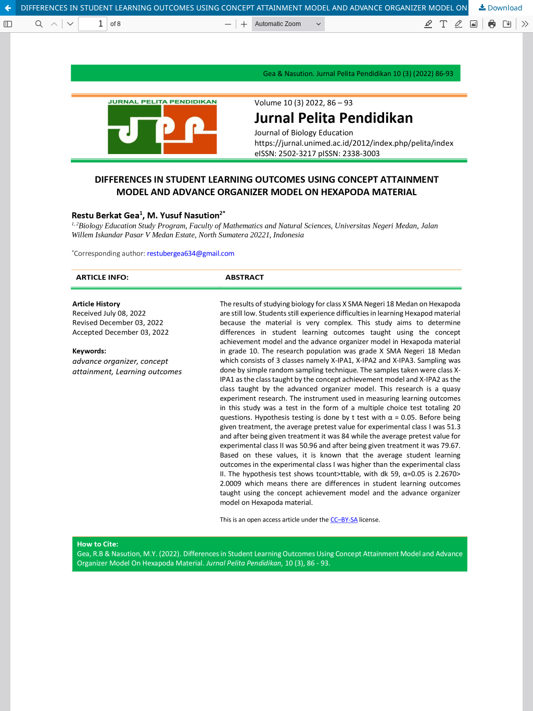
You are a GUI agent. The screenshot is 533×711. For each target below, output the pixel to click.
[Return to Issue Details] (8, 8)
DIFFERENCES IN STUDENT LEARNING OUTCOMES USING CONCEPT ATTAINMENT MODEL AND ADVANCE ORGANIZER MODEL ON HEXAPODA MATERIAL (277, 7)
